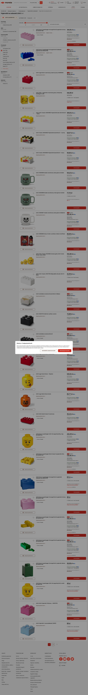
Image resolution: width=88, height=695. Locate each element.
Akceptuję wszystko (65, 350)
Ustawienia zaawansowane (48, 350)
